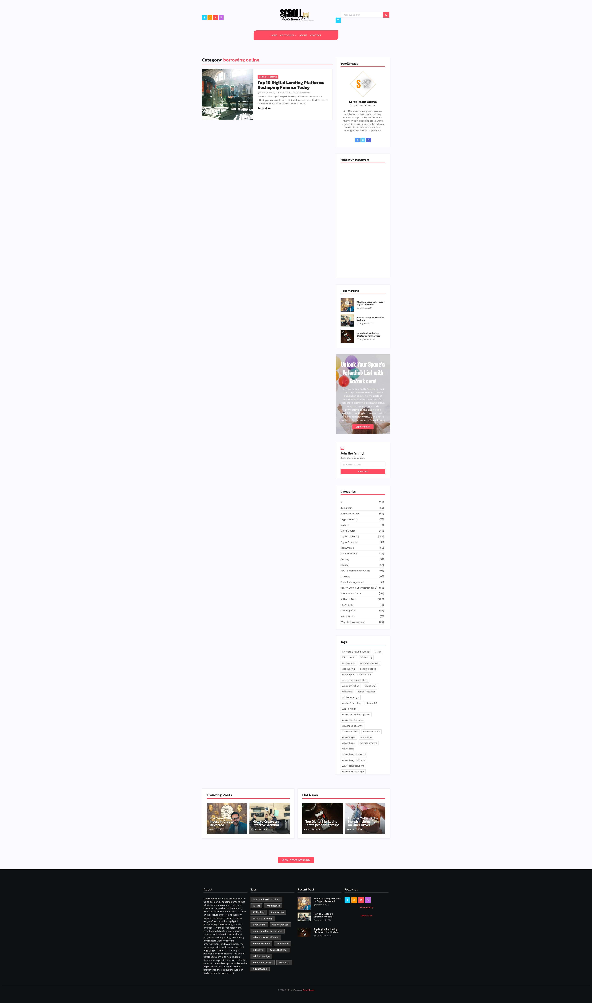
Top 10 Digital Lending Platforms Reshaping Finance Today (291, 85)
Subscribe (363, 471)
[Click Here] (338, 20)
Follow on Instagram (297, 860)
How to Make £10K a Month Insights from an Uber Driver (363, 822)
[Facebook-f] (204, 17)
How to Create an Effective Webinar (370, 318)
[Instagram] (221, 17)
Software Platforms (268, 77)
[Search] (386, 15)
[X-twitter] (210, 17)
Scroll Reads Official (363, 101)
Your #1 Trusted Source (363, 105)
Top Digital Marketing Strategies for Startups (368, 334)
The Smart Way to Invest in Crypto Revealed (370, 303)
